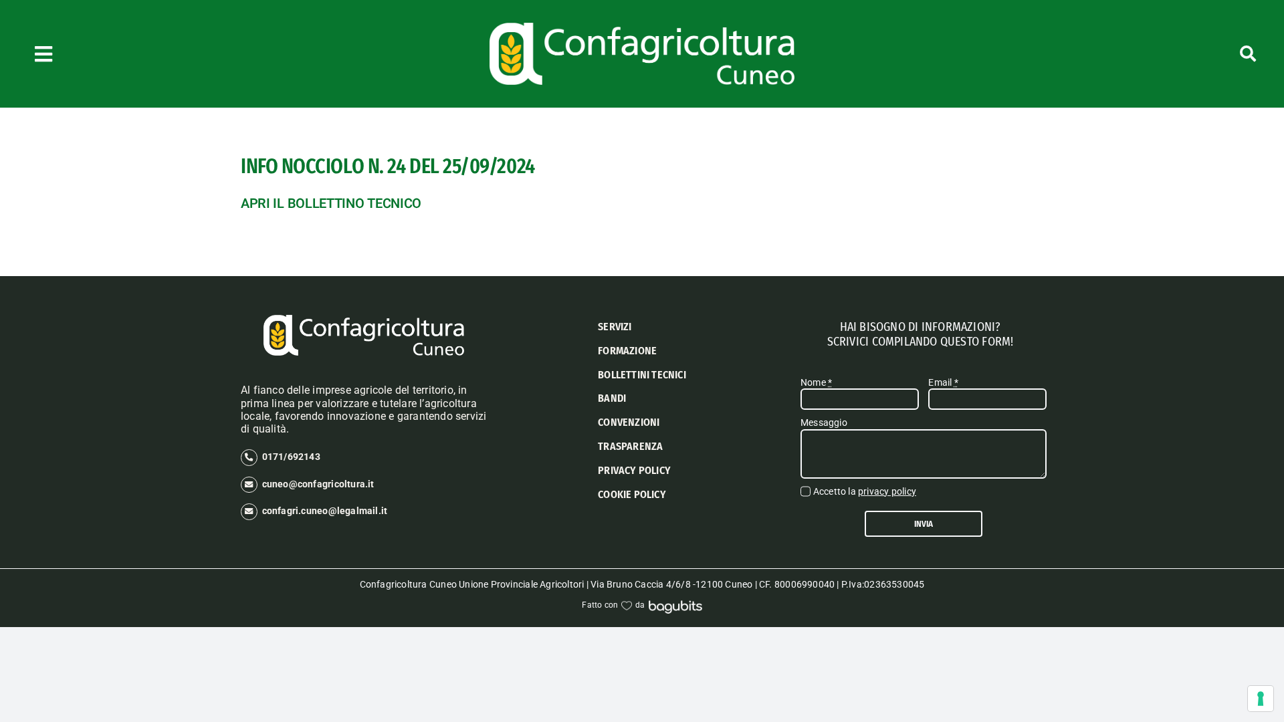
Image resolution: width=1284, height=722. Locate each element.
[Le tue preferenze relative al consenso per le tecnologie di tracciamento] (1260, 698)
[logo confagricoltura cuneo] (642, 27)
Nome (816, 382)
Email (943, 382)
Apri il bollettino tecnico (331, 203)
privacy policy (887, 491)
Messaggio (823, 422)
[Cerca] (1156, 54)
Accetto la (864, 491)
